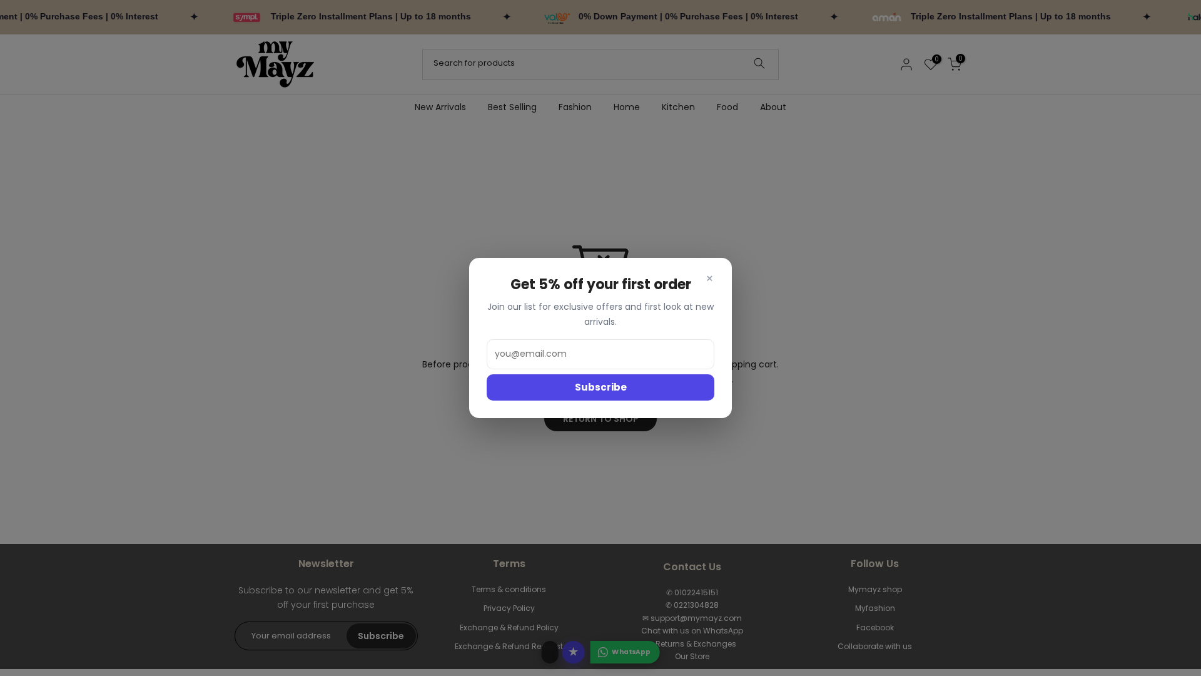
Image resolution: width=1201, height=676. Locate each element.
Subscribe (601, 387)
